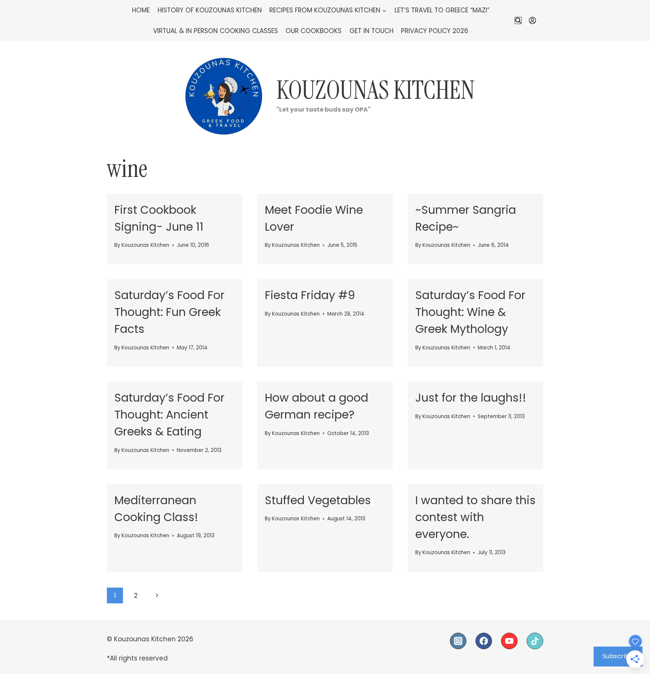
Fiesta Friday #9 (310, 295)
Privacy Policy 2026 (434, 30)
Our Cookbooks (314, 30)
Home (141, 10)
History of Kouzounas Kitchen (210, 10)
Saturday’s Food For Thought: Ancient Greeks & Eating (169, 415)
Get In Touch (371, 30)
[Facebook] (483, 641)
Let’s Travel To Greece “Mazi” (442, 10)
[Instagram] (458, 641)
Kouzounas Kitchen (145, 245)
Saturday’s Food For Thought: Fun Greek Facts (169, 312)
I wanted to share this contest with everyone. (475, 517)
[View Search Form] (518, 20)
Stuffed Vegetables (318, 500)
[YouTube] (509, 641)
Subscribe (618, 656)
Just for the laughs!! (470, 398)
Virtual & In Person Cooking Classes (215, 30)
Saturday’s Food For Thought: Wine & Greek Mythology (470, 312)
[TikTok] (535, 641)
